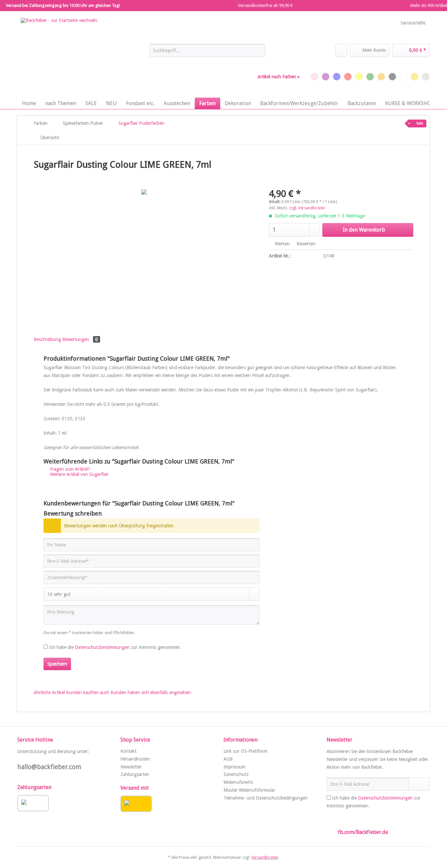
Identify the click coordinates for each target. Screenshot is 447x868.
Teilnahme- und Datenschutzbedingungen (266, 798)
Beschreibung (47, 339)
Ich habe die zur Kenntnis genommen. (115, 647)
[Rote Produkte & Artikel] (347, 76)
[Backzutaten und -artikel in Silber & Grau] (425, 76)
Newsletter (131, 766)
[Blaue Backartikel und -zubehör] (336, 76)
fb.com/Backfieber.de (363, 832)
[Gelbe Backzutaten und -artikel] (359, 76)
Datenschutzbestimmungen (102, 647)
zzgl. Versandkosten (307, 208)
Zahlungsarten (134, 774)
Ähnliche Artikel (49, 692)
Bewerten (305, 243)
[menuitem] (207, 53)
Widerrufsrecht (238, 782)
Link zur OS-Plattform (245, 751)
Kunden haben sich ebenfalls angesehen (151, 692)
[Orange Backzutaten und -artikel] (381, 76)
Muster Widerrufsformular (249, 790)
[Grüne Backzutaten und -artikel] (370, 76)
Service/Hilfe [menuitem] (413, 23)
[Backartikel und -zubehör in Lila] (325, 76)
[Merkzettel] (341, 50)
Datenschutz (236, 774)
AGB (228, 759)
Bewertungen (80, 339)
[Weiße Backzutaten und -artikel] (403, 76)
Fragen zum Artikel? (69, 469)
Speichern (57, 664)
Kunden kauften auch (87, 692)
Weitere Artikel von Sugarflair (79, 474)
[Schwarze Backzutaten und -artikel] (392, 76)
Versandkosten (135, 759)
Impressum (234, 766)
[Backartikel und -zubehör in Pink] (314, 76)
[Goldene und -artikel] (414, 76)
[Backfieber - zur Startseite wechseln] (59, 56)
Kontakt (128, 751)
